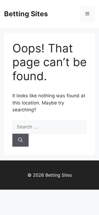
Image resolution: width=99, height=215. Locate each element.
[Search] (20, 140)
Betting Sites (26, 14)
